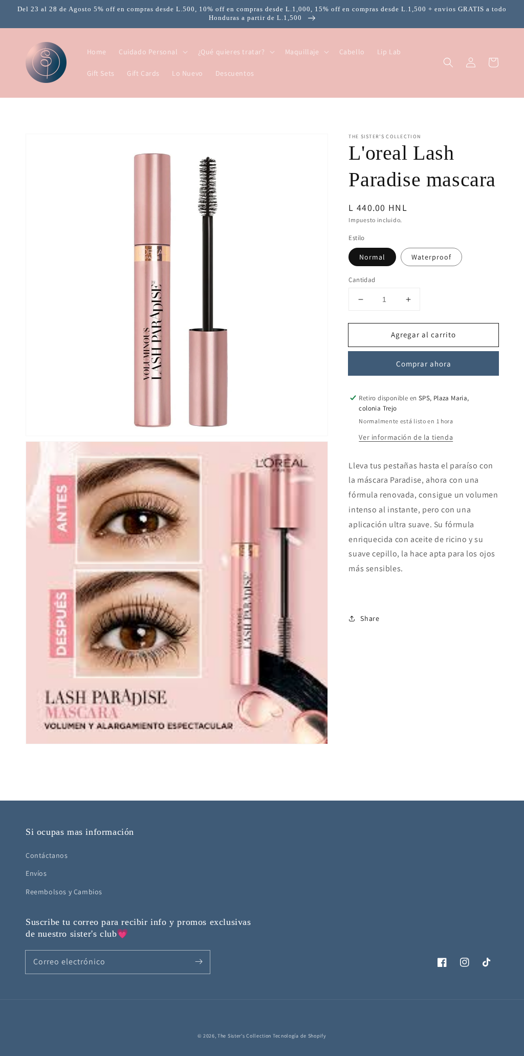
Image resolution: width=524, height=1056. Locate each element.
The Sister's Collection (245, 1035)
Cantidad (361, 279)
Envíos (36, 873)
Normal (372, 257)
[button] (448, 62)
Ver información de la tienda (406, 437)
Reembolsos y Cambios (64, 891)
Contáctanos (47, 855)
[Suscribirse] (198, 962)
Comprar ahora (423, 364)
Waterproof (431, 257)
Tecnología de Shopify (299, 1035)
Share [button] (369, 618)
